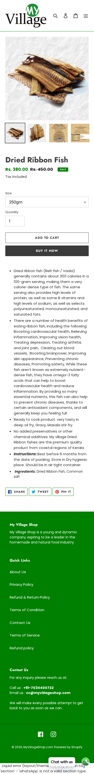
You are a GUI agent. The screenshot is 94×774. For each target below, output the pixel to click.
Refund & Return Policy (30, 597)
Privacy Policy (21, 584)
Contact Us (20, 622)
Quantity (11, 212)
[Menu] (86, 15)
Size (8, 193)
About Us (18, 571)
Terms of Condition (27, 609)
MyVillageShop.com (38, 747)
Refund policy (22, 648)
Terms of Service (25, 635)
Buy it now (47, 250)
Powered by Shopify (68, 747)
